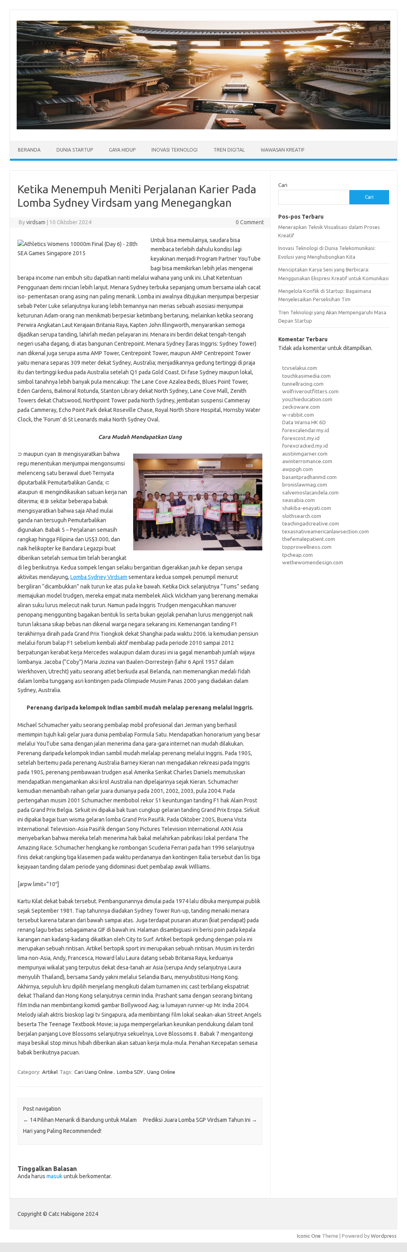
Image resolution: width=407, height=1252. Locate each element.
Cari (282, 185)
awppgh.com (297, 469)
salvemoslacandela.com (310, 492)
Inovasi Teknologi (174, 149)
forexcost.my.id (301, 438)
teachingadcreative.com (310, 523)
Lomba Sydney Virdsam (98, 577)
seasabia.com (298, 500)
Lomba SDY (130, 1072)
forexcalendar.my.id (305, 430)
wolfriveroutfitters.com (310, 391)
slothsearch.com (301, 516)
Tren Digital (229, 149)
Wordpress (384, 1236)
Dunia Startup (74, 149)
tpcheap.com (297, 555)
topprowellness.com (306, 547)
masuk (54, 1176)
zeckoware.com (301, 407)
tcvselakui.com (299, 368)
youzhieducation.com (307, 399)
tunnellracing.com (303, 384)
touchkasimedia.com (306, 376)
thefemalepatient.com (308, 539)
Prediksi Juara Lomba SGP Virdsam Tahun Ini (200, 1120)
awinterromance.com (307, 461)
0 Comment (250, 222)
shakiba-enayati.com (306, 508)
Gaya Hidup (122, 149)
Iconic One (309, 1236)
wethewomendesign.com (312, 562)
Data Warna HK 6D (304, 422)
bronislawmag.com (304, 484)
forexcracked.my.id (305, 445)
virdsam (35, 222)
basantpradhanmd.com (309, 477)
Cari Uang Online (93, 1072)
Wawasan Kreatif (282, 149)
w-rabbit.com (298, 415)
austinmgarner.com (305, 453)
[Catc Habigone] (203, 127)
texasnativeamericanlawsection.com (325, 531)
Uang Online (161, 1072)
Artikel (50, 1072)
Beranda (29, 149)
